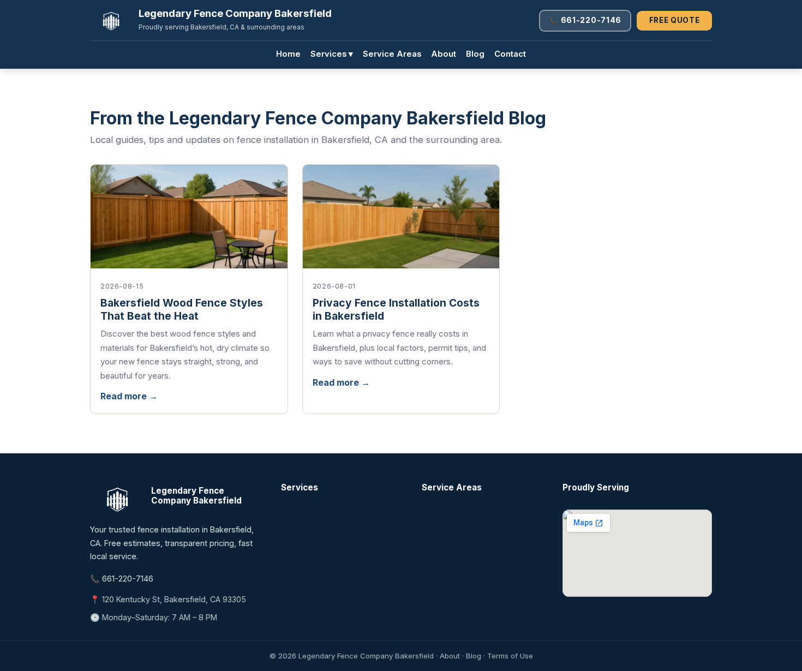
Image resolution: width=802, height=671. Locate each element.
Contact (510, 54)
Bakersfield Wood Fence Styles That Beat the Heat (181, 309)
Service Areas (392, 54)
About (443, 54)
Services (331, 54)
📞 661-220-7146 (585, 20)
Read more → (129, 396)
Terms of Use (510, 655)
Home (288, 54)
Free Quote (674, 20)
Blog (475, 54)
